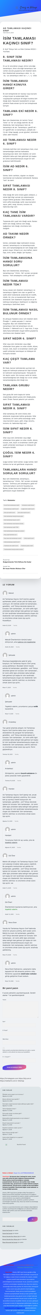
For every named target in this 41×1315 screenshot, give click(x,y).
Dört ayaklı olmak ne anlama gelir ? (12, 1113)
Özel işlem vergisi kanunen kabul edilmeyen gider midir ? (18, 1104)
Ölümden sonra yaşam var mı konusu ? (13, 1094)
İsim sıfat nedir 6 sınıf (23, 512)
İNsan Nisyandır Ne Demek (9, 1242)
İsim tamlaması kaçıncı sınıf (11, 520)
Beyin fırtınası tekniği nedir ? (10, 1132)
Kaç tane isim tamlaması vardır (12, 538)
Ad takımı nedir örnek (28, 505)
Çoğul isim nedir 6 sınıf (27, 509)
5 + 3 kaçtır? (6, 1057)
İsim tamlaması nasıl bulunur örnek (13, 523)
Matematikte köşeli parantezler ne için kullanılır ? (16, 1118)
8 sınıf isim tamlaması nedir (11, 505)
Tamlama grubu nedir (27, 545)
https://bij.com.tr (25, 1078)
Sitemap (21, 1081)
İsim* (4, 1021)
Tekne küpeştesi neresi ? (9, 1108)
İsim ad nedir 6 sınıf (9, 512)
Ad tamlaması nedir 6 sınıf (11, 509)
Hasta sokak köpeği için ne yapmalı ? (12, 1137)
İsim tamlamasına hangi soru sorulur (14, 531)
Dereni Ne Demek (7, 1230)
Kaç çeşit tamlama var (10, 534)
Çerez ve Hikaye (28, 8)
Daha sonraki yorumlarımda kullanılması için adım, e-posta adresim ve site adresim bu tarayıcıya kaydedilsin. (19, 1051)
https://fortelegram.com (9, 1078)
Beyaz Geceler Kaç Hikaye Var (11, 1236)
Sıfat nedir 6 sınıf (29, 538)
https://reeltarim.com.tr (8, 1081)
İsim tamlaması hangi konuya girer (13, 516)
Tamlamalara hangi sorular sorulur (13, 549)
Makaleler (11, 500)
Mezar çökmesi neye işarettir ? (11, 1099)
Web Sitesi (5, 1039)
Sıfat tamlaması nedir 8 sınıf (11, 542)
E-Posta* (5, 1030)
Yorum (4, 999)
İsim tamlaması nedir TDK (11, 527)
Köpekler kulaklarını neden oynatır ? (12, 1128)
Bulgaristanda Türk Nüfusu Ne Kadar (17, 562)
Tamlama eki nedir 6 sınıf (11, 545)
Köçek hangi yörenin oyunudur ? (11, 1123)
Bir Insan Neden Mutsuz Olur (14, 568)
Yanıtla (15, 625)
